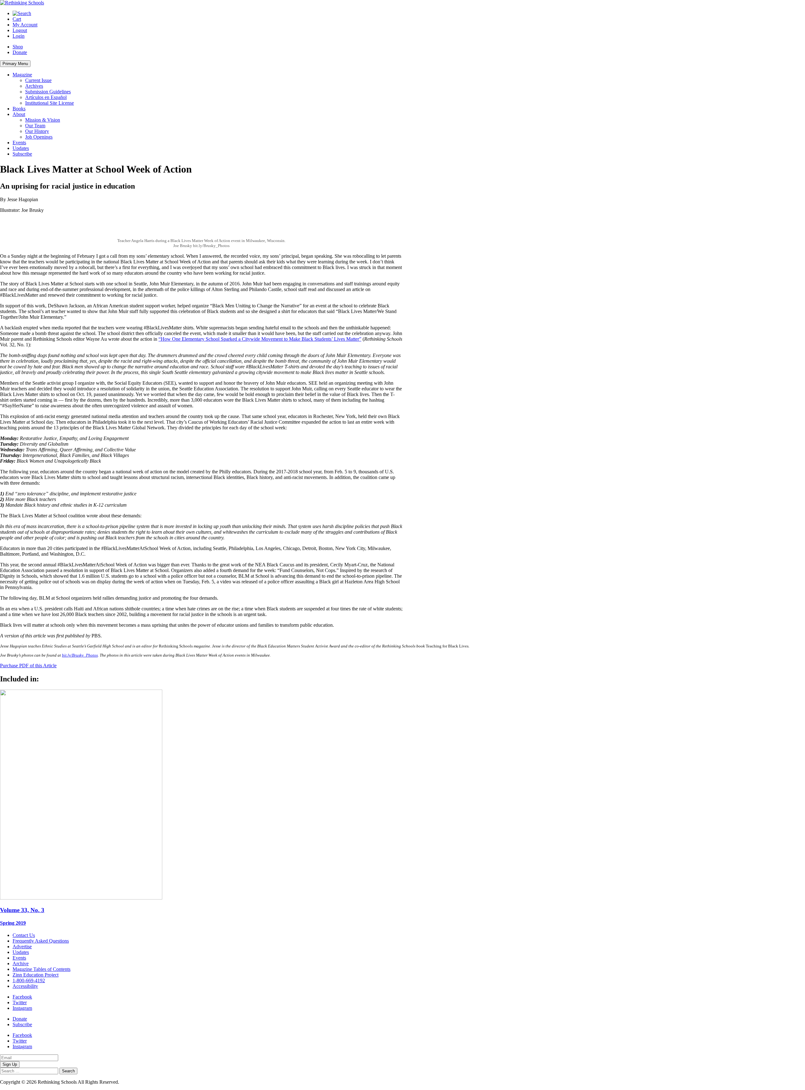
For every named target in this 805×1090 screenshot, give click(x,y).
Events (19, 142)
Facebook (22, 996)
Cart (17, 19)
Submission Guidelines (48, 91)
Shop (18, 46)
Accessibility (25, 986)
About (19, 114)
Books (19, 108)
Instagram (22, 1008)
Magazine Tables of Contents (41, 969)
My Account (25, 24)
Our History (37, 131)
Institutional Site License (49, 103)
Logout (20, 30)
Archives (34, 86)
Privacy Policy (134, 1082)
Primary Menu (15, 63)
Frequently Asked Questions (41, 941)
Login (19, 36)
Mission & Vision (42, 120)
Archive (21, 963)
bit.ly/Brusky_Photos (80, 655)
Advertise (22, 946)
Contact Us (24, 935)
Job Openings (39, 137)
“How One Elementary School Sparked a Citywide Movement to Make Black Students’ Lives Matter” (259, 339)
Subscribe (22, 154)
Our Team (35, 125)
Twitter (20, 1002)
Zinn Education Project (35, 974)
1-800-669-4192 (29, 980)
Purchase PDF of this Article (28, 665)
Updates (21, 148)
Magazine (22, 74)
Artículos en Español (46, 97)
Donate (20, 52)
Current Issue (38, 80)
